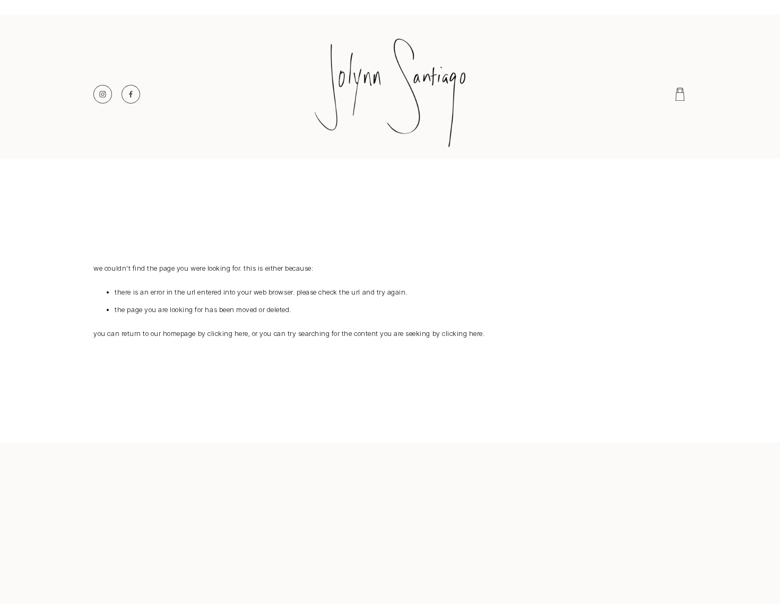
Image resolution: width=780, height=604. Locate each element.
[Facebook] (131, 94)
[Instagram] (102, 94)
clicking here (227, 333)
